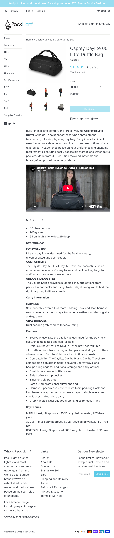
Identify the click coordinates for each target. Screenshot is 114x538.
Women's (13, 45)
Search (45, 458)
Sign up (41, 10)
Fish (6, 108)
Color (72, 81)
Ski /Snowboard (12, 80)
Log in (29, 10)
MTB (6, 87)
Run (13, 94)
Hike (13, 52)
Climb (7, 66)
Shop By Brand (13, 115)
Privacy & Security (52, 491)
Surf (6, 101)
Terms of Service (51, 495)
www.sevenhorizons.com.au (21, 516)
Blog (43, 474)
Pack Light (28, 531)
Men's (13, 38)
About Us (46, 462)
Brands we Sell (50, 470)
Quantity (74, 93)
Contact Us (48, 466)
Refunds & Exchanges (54, 487)
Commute (9, 73)
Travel (13, 59)
